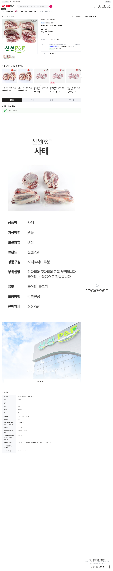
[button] (73, 46)
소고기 (6, 16)
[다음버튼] (81, 75)
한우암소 (12, 16)
